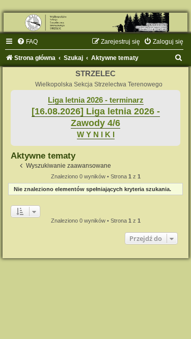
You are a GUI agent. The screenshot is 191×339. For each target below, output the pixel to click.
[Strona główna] (95, 22)
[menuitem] (27, 41)
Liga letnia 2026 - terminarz (96, 100)
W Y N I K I (96, 135)
